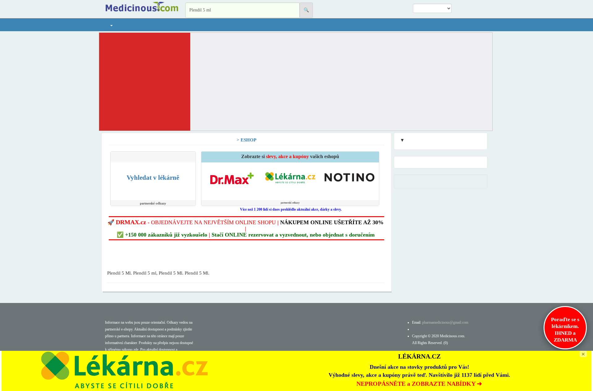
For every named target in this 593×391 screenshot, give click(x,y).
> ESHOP (246, 139)
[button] (111, 25)
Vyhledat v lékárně (153, 177)
